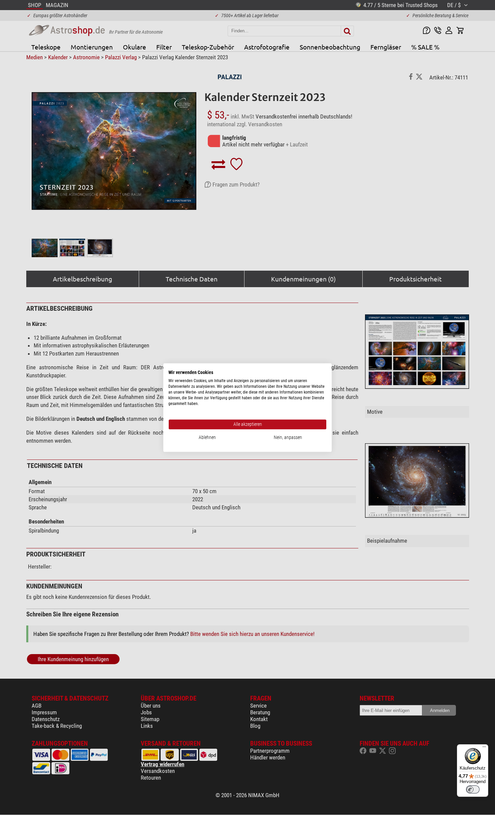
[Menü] (484, 748)
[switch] (473, 789)
